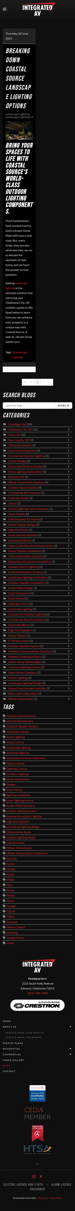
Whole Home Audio (19, 832)
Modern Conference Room (25, 656)
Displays (12, 922)
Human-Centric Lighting (23, 566)
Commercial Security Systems (26, 619)
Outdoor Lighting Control (24, 667)
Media (11, 895)
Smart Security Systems (22, 535)
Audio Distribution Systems (25, 572)
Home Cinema (15, 763)
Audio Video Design (20, 588)
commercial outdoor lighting (24, 816)
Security (12, 858)
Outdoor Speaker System (24, 646)
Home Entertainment (20, 721)
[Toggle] (69, 429)
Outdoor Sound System (23, 487)
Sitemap (42, 1198)
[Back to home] (37, 9)
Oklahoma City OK (20, 429)
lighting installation (19, 795)
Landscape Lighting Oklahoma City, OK (29, 117)
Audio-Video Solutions (21, 805)
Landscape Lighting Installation (27, 577)
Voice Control (15, 742)
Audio (10, 874)
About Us (9, 1026)
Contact (9, 1071)
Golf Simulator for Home (23, 519)
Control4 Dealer (18, 498)
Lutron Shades (17, 461)
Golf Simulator (16, 842)
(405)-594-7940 (37, 993)
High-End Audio (18, 529)
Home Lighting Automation (25, 471)
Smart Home (16, 598)
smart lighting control (20, 800)
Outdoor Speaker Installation (26, 582)
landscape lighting (18, 752)
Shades (11, 784)
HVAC (11, 943)
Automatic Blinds (19, 625)
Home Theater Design (21, 524)
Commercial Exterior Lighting (26, 455)
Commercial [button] (12, 1054)
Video (10, 879)
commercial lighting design (23, 826)
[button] (4, 9)
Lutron (11, 863)
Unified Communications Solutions (30, 651)
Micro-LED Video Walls (23, 693)
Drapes (11, 869)
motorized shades (18, 731)
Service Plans (13, 1043)
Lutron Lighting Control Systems (28, 508)
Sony (10, 885)
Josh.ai (12, 503)
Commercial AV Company (24, 492)
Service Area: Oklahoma (23, 1037)
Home (7, 1021)
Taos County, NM (19, 440)
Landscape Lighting (17, 114)
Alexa (10, 900)
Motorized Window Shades (25, 466)
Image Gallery (13, 1060)
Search (63, 405)
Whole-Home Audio (20, 699)
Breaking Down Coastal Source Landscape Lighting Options (18, 78)
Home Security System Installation (29, 561)
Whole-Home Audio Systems (26, 482)
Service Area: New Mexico (24, 1032)
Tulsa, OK (14, 434)
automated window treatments (26, 758)
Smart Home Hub (19, 593)
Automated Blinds (19, 540)
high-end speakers (18, 821)
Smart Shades (17, 514)
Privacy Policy (55, 1198)
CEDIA (11, 911)
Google (11, 906)
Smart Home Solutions (22, 450)
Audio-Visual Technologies (24, 662)
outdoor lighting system (21, 811)
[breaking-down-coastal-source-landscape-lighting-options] (19, 130)
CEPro (11, 916)
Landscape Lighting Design (25, 683)
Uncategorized (17, 424)
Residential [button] (11, 1048)
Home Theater (17, 635)
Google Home (15, 937)
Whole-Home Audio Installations (27, 853)
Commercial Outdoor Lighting (27, 614)
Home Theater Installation (24, 551)
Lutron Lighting (17, 677)
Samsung (12, 932)
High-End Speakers (20, 630)
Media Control (16, 927)
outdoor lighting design (21, 837)
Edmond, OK (16, 477)
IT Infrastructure (18, 640)
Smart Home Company (22, 672)
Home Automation (18, 779)
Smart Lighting (16, 737)
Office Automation (20, 445)
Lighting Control (18, 603)
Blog (6, 1065)
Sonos (10, 890)
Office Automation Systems (25, 556)
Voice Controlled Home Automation (30, 545)
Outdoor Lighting (17, 774)
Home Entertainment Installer (27, 688)
